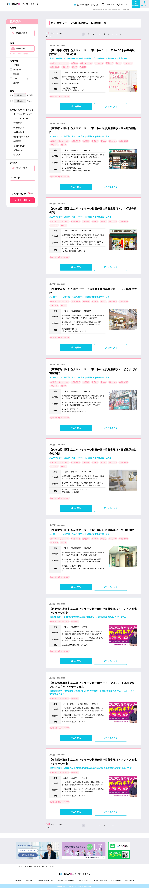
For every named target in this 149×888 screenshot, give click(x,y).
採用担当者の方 (116, 880)
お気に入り (124, 4)
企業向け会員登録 (28, 855)
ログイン (144, 5)
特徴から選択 (21, 168)
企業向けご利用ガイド (27, 850)
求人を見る (76, 106)
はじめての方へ (84, 880)
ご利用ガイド (109, 4)
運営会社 (18, 880)
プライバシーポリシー (100, 880)
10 (112, 34)
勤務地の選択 (21, 33)
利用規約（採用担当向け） (66, 880)
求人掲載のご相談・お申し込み (87, 5)
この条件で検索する (22, 200)
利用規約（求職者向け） (45, 880)
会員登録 (135, 5)
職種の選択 (20, 48)
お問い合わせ (129, 880)
